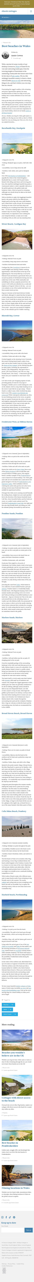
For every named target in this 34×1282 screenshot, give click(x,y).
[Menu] (31, 11)
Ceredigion (16, 267)
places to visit (16, 81)
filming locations (10, 471)
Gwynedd (18, 950)
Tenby (18, 584)
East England (14, 1248)
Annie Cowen (9, 1014)
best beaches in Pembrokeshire (17, 176)
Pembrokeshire (25, 475)
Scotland (20, 1248)
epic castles (15, 76)
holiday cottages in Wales (23, 986)
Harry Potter (20, 469)
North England (6, 1248)
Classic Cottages (8, 1242)
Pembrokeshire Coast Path (15, 503)
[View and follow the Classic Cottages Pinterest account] (14, 1218)
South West (5, 1245)
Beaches (8, 1005)
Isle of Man (27, 1248)
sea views (23, 988)
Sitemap (4, 1264)
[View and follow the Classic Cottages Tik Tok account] (10, 1218)
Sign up (28, 1230)
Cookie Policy (20, 1264)
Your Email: (4, 1226)
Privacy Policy (11, 1264)
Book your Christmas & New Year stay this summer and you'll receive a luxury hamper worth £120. (17, 4)
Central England (26, 1245)
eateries (4, 589)
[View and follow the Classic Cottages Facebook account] (6, 1218)
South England (13, 1245)
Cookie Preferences (7, 1266)
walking (4, 882)
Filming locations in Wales (16, 1188)
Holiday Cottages (22, 1242)
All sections (5, 17)
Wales (18, 67)
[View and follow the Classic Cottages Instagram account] (2, 1218)
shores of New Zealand (10, 365)
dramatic (7, 680)
